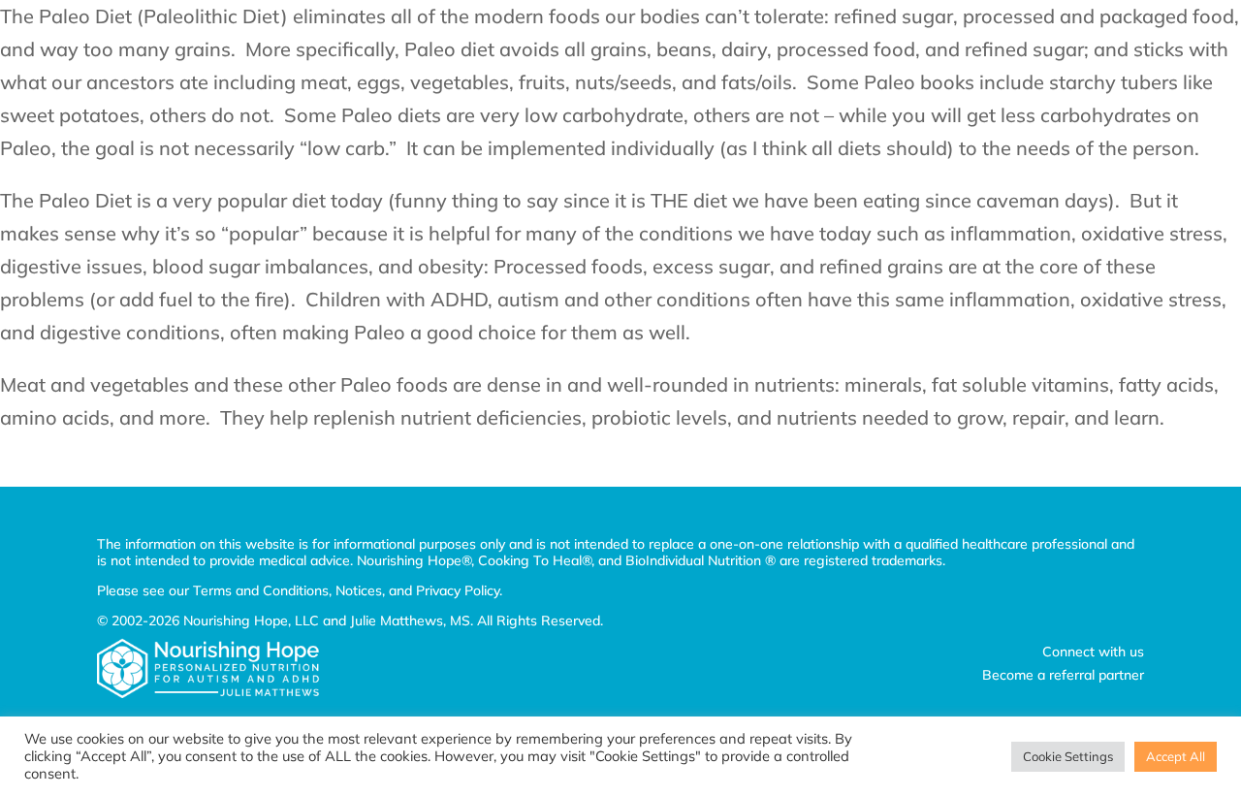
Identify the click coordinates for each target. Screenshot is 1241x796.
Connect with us (1093, 651)
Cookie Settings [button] (1068, 756)
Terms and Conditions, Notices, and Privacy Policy (346, 590)
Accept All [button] (1175, 756)
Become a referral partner (1063, 675)
